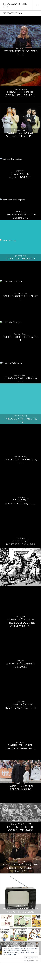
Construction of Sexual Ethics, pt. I (20, 134)
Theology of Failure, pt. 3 (20, 379)
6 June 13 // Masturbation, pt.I (20, 543)
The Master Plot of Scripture (20, 216)
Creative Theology (20, 258)
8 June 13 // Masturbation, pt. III (20, 502)
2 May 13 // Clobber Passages (20, 665)
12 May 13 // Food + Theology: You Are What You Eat (20, 623)
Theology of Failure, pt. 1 (20, 461)
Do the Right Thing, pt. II (20, 298)
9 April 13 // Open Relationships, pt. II (20, 747)
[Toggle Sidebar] (37, 5)
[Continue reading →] (20, 36)
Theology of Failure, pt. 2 (20, 420)
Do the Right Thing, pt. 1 (20, 339)
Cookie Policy (11, 954)
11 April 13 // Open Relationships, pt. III (20, 706)
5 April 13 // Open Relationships (20, 788)
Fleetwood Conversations (20, 175)
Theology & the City (15, 5)
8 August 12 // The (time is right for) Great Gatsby (20, 868)
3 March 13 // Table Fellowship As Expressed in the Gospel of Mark (20, 825)
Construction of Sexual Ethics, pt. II (20, 94)
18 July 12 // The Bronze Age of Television (20, 910)
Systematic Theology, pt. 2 (20, 53)
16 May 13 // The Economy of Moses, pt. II (20, 582)
